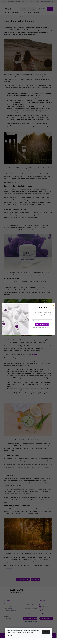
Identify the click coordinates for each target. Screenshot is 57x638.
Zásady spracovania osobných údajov (42, 328)
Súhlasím (46, 631)
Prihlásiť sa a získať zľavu (41, 324)
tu (32, 632)
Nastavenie (11, 635)
